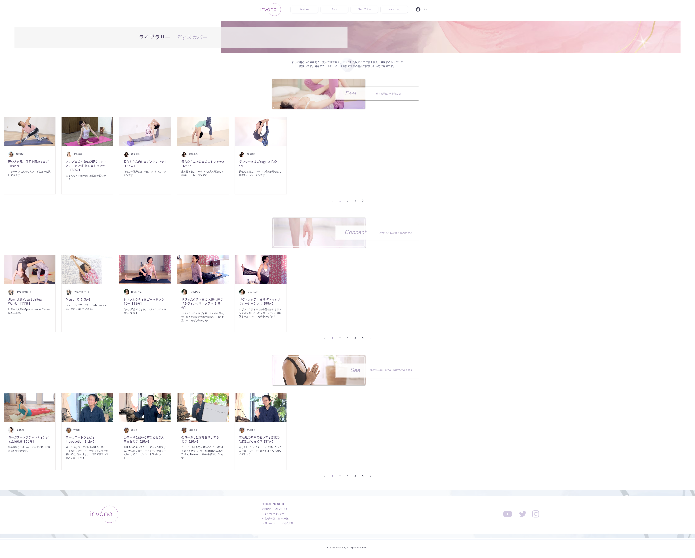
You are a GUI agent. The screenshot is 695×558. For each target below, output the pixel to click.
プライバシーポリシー (273, 513)
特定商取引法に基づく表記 (275, 518)
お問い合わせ (268, 523)
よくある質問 (286, 523)
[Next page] (362, 200)
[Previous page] (332, 200)
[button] (334, 9)
